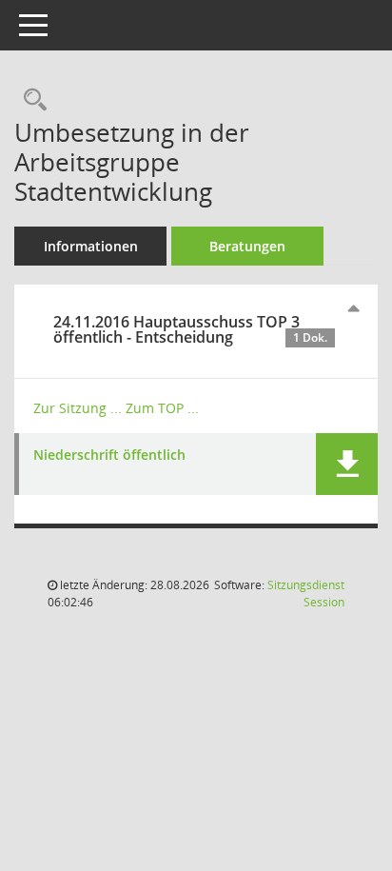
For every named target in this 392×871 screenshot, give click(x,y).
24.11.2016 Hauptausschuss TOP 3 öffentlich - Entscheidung (190, 329)
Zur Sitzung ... (77, 408)
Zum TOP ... (162, 408)
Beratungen (247, 246)
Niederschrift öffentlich (109, 455)
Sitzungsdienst (305, 593)
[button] (347, 464)
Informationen (91, 246)
